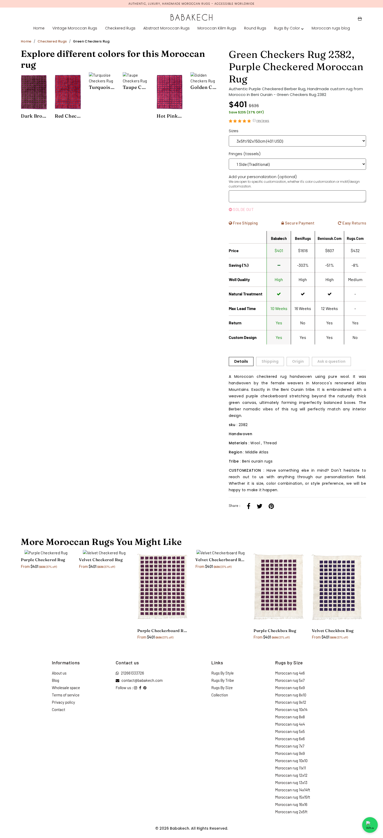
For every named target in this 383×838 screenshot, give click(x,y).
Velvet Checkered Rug (101, 559)
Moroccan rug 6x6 (290, 738)
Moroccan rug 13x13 (291, 782)
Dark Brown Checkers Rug (34, 116)
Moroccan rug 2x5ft (291, 811)
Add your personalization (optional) (294, 181)
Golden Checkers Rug (203, 87)
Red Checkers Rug (68, 116)
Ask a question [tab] (331, 361)
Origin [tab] (298, 361)
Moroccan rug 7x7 (289, 746)
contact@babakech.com (142, 680)
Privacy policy (63, 702)
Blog (55, 680)
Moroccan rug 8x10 (290, 695)
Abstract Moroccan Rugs (166, 28)
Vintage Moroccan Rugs (74, 28)
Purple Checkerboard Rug (162, 630)
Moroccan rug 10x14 (291, 709)
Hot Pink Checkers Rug (170, 116)
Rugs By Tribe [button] (222, 680)
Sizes (233, 130)
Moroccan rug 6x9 (290, 687)
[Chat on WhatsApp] (370, 825)
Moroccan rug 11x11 (290, 768)
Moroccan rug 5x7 (290, 680)
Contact (58, 709)
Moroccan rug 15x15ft (292, 797)
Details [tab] (241, 361)
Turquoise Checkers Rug (102, 87)
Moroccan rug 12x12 (291, 775)
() (261, 120)
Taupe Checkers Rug (136, 87)
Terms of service (65, 695)
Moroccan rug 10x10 (291, 760)
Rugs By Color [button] (287, 28)
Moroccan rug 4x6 (290, 673)
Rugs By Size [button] (222, 687)
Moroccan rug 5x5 (290, 731)
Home (39, 28)
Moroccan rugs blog (331, 28)
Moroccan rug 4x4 (290, 724)
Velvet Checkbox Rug (333, 630)
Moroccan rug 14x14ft (292, 789)
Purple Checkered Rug (43, 559)
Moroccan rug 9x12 (290, 702)
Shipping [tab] (270, 361)
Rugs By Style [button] (222, 673)
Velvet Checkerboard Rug (220, 559)
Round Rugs (255, 28)
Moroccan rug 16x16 (291, 804)
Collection (219, 695)
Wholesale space (66, 687)
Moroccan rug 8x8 (290, 716)
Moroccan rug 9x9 (290, 753)
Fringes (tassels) (245, 153)
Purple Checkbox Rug (275, 630)
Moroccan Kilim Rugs (216, 28)
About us (59, 673)
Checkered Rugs (120, 28)
